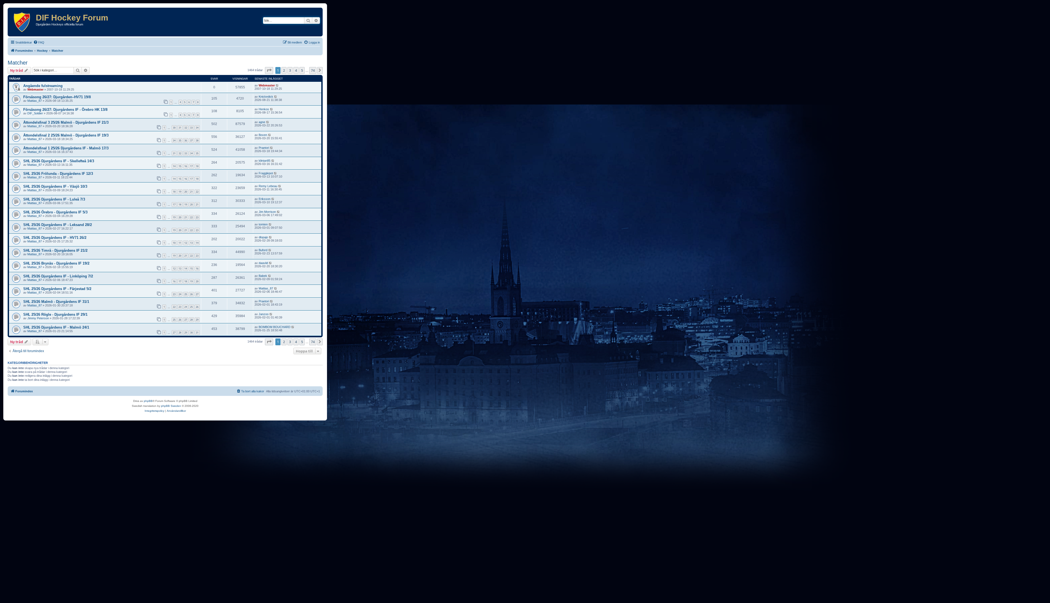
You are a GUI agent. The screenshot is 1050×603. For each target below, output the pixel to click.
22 (197, 191)
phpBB (148, 400)
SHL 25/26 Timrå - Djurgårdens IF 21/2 (55, 250)
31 (180, 127)
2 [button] (284, 70)
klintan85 (264, 160)
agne (262, 122)
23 (197, 217)
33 (191, 127)
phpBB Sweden (171, 405)
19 (180, 191)
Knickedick (266, 96)
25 (185, 294)
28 (191, 319)
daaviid (263, 263)
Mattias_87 (34, 100)
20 (185, 191)
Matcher (18, 63)
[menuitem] (38, 42)
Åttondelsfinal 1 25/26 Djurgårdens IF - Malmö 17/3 (66, 148)
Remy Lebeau (268, 186)
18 (197, 166)
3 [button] (290, 70)
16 (185, 166)
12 (185, 243)
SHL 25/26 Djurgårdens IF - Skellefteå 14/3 (58, 161)
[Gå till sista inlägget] (277, 85)
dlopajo (263, 237)
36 (185, 140)
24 (180, 294)
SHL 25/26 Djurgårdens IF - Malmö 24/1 (56, 327)
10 (174, 243)
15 (180, 166)
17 (191, 166)
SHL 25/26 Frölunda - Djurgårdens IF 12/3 (58, 174)
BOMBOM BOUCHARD (274, 327)
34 (197, 127)
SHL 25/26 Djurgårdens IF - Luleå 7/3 (54, 199)
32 (185, 127)
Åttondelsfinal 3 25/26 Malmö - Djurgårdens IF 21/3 (66, 122)
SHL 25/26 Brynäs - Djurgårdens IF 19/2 (56, 263)
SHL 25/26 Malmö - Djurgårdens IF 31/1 (56, 302)
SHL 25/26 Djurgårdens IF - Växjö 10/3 (55, 186)
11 (180, 243)
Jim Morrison (267, 211)
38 (197, 140)
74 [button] (313, 70)
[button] (269, 70)
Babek (263, 275)
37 (191, 140)
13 (191, 243)
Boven (263, 135)
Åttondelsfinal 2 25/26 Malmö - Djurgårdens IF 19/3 (66, 135)
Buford (263, 250)
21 (191, 191)
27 (197, 294)
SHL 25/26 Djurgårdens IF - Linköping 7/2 (58, 276)
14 (174, 166)
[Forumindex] (22, 22)
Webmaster (35, 89)
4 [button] (296, 70)
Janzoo (264, 314)
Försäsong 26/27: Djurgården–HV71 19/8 (57, 97)
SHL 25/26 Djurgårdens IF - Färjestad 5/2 (57, 289)
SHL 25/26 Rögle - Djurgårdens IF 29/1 (55, 314)
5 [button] (302, 70)
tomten (263, 224)
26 (191, 294)
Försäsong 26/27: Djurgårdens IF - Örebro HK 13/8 (65, 110)
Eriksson (264, 199)
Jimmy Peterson (38, 318)
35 (180, 140)
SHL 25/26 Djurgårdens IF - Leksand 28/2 (57, 225)
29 (197, 319)
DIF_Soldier (35, 113)
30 (174, 127)
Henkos (264, 109)
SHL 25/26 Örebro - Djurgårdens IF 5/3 (55, 212)
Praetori (264, 147)
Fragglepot (266, 173)
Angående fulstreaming (43, 86)
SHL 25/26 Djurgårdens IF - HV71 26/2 (54, 238)
